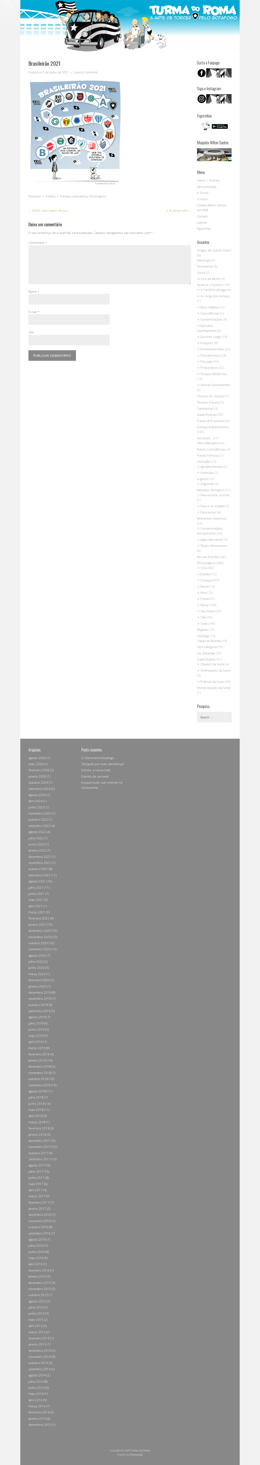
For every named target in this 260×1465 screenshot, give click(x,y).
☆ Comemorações (210, 319)
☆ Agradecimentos (210, 466)
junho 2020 (36, 968)
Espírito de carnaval (94, 776)
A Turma (202, 193)
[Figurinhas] (214, 126)
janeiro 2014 (37, 1418)
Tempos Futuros (208, 402)
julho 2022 (35, 838)
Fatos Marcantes (208, 443)
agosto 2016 (37, 1239)
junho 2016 (36, 1252)
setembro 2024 (39, 789)
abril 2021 (35, 906)
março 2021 (36, 912)
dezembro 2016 (39, 1215)
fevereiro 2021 (38, 918)
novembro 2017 (39, 1147)
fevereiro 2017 (38, 1202)
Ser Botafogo (206, 653)
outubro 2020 (38, 943)
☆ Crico (202, 568)
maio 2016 (35, 1258)
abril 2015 (35, 1326)
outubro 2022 (38, 819)
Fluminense (205, 266)
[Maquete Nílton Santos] (214, 154)
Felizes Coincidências (211, 449)
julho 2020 (35, 961)
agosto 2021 (37, 881)
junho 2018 (36, 1104)
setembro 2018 (39, 1085)
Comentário (37, 242)
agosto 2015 (37, 1301)
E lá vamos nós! (179, 210)
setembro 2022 (39, 826)
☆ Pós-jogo (204, 361)
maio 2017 (35, 1184)
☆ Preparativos (207, 367)
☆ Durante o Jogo (209, 337)
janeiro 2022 (37, 850)
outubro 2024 (38, 782)
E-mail (33, 312)
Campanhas (80, 196)
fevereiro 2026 (38, 770)
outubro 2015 (38, 1295)
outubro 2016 (38, 1227)
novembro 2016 (39, 1221)
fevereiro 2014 (38, 1412)
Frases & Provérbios (211, 421)
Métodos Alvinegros (210, 490)
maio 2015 (35, 1320)
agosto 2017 (37, 1165)
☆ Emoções (205, 343)
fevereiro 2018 (38, 1128)
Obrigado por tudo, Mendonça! (102, 764)
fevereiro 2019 (38, 1054)
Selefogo (203, 636)
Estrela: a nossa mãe (95, 770)
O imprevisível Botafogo (97, 758)
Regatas (202, 630)
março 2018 (36, 1122)
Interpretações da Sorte (214, 688)
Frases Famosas (208, 455)
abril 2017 (35, 1190)
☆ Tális (201, 617)
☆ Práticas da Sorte (210, 682)
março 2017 (36, 1196)
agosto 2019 (37, 1017)
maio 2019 (35, 1036)
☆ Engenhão (205, 484)
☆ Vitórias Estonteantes (213, 385)
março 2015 (36, 1332)
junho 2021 (36, 894)
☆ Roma (202, 605)
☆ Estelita (48, 196)
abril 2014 (35, 1400)
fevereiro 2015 (38, 1338)
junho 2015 (36, 1313)
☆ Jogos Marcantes (210, 539)
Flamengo (203, 260)
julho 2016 (35, 1245)
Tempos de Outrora (211, 396)
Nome (33, 291)
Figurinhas (204, 228)
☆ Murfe (203, 586)
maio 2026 (35, 764)
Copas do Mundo (209, 641)
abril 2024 (35, 801)
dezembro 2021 (39, 857)
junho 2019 (36, 1029)
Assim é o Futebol (209, 285)
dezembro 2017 (39, 1141)
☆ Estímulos (205, 473)
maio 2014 (35, 1394)
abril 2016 (35, 1264)
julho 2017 (35, 1171)
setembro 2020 (39, 949)
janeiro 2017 (37, 1208)
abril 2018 (35, 1116)
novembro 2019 (39, 998)
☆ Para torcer (206, 512)
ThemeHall (136, 1454)
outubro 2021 (38, 869)
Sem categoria (207, 647)
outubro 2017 (38, 1153)
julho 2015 (35, 1307)
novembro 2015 (39, 1289)
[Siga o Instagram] (214, 102)
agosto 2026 (37, 758)
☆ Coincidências (208, 313)
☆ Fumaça (63, 196)
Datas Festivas (207, 414)
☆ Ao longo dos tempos (213, 296)
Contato (202, 216)
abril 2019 (35, 1042)
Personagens (97, 196)
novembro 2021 (39, 863)
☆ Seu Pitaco (206, 611)
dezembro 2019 (39, 992)
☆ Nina (202, 593)
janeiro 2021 (37, 924)
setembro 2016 (39, 1233)
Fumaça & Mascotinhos (213, 427)
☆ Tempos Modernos (212, 374)
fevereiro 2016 (38, 1270)
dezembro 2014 (39, 1351)
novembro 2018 (39, 1073)
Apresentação (207, 187)
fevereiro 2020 (38, 980)
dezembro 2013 (39, 1425)
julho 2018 (35, 1097)
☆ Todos (203, 623)
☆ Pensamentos (208, 355)
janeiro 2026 (37, 776)
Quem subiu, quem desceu (48, 210)
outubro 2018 (38, 1079)
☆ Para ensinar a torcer (213, 495)
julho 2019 (35, 1023)
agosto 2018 (37, 1091)
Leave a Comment (86, 72)
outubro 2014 (38, 1363)
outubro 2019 (38, 1005)
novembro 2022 (39, 813)
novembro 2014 (39, 1357)
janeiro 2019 (37, 1060)
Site (31, 332)
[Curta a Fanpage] (214, 72)
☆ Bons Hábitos (208, 307)
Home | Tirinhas (208, 180)
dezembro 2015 (39, 1283)
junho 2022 (36, 844)
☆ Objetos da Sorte (210, 664)
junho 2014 (36, 1388)
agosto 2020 (37, 955)
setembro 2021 (39, 875)
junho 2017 (36, 1178)
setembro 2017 (39, 1159)
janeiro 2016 (37, 1276)
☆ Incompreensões (210, 349)
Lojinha (202, 222)
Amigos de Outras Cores (214, 250)
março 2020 (36, 974)
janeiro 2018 (37, 1134)
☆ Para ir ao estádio (211, 506)
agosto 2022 (37, 832)
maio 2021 (35, 900)
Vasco (201, 272)
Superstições (206, 659)
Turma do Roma (140, 1450)
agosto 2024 (37, 795)
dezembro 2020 (39, 931)
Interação (203, 461)
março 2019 (36, 1048)
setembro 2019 (39, 1011)
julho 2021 (35, 887)
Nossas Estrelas (208, 557)
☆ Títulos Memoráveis (212, 546)
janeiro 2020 (37, 986)
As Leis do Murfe (208, 279)
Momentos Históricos (212, 518)
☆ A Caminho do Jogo (211, 290)
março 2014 (36, 1406)
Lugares (202, 479)
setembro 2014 (39, 1369)
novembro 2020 (39, 937)
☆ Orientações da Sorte (214, 670)
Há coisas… (204, 438)
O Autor (202, 199)
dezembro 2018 (39, 1066)
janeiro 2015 (37, 1344)
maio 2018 (35, 1110)
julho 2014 (35, 1381)
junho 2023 (36, 807)
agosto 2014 (37, 1375)
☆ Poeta (203, 599)
